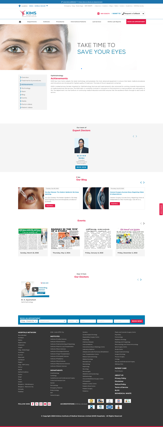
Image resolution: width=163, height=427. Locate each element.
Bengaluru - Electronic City (25, 386)
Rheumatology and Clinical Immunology (126, 344)
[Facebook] (32, 404)
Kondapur (21, 337)
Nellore (20, 340)
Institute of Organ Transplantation (60, 354)
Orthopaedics (86, 381)
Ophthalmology (87, 376)
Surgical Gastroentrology (122, 351)
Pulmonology (119, 337)
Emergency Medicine (56, 388)
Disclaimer (119, 381)
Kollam (20, 381)
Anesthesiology (54, 373)
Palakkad (20, 391)
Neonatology (86, 364)
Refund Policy (120, 384)
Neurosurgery (87, 371)
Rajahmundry (22, 342)
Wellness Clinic (119, 364)
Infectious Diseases (88, 342)
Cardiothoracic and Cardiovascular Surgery (62, 378)
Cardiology (53, 375)
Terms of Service (121, 387)
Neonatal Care (87, 361)
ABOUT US (119, 375)
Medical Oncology (88, 359)
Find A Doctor (119, 371)
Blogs (111, 6)
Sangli (20, 377)
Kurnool (20, 355)
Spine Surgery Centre (121, 347)
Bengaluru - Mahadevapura (26, 384)
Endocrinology (54, 390)
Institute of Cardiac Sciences (58, 339)
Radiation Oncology (120, 339)
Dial (69, 2)
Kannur (20, 367)
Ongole (20, 347)
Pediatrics (85, 391)
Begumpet (21, 357)
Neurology (86, 369)
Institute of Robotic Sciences (58, 366)
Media (116, 6)
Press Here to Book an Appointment (90, 2)
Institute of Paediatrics (56, 358)
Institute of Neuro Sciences (58, 349)
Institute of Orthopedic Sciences (59, 356)
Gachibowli (21, 359)
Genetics (85, 332)
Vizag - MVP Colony (23, 364)
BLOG (117, 390)
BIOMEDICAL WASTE (123, 393)
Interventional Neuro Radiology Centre (94, 347)
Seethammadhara (23, 372)
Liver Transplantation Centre (91, 354)
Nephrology (86, 366)
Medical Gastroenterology (90, 356)
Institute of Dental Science (57, 341)
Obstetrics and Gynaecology (91, 374)
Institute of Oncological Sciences (59, 351)
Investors (105, 6)
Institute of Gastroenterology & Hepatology (62, 344)
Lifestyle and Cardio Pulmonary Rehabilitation (96, 351)
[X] (36, 404)
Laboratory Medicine (88, 349)
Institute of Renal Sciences (57, 361)
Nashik (20, 369)
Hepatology (86, 339)
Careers (122, 6)
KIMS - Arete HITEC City (57, 332)
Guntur (20, 374)
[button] (38, 5)
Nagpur (20, 362)
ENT (51, 392)
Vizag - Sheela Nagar (24, 350)
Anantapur (21, 352)
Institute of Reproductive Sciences (60, 363)
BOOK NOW (81, 167)
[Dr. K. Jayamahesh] (35, 289)
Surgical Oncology (120, 354)
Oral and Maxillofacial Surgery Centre (93, 378)
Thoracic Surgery (120, 356)
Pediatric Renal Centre (89, 386)
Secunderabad (22, 335)
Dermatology (54, 385)
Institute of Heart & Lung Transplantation (62, 346)
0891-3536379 (88, 6)
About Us (98, 6)
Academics (129, 6)
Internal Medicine (87, 344)
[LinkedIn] (49, 404)
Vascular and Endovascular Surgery (125, 361)
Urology (117, 359)
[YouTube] (45, 404)
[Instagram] (41, 404)
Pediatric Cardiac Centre (89, 383)
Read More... (50, 205)
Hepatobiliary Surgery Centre (91, 337)
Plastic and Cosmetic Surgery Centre (125, 332)
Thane (20, 379)
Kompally (21, 389)
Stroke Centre (119, 349)
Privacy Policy (120, 378)
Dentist (52, 383)
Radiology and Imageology (122, 342)
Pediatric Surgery (87, 388)
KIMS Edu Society (139, 6)
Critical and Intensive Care (57, 380)
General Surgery (54, 395)
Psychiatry (118, 334)
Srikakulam (21, 345)
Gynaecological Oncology (90, 334)
